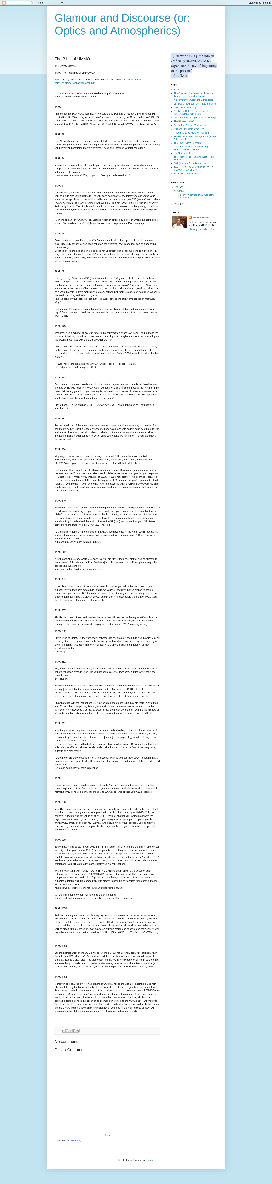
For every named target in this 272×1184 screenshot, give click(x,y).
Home (107, 1135)
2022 (177, 187)
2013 (177, 204)
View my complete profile (201, 229)
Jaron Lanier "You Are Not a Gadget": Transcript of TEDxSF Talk (192, 148)
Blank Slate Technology (186, 107)
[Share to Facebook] (74, 1031)
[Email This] (64, 1031)
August (181, 191)
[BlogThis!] (67, 1031)
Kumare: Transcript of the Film (189, 129)
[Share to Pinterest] (78, 1031)
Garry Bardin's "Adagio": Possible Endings (195, 117)
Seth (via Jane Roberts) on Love (190, 163)
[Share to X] (71, 1031)
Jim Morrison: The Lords (186, 153)
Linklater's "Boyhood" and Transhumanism (195, 103)
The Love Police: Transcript (187, 143)
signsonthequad (200, 217)
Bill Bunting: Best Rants (185, 173)
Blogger (149, 1160)
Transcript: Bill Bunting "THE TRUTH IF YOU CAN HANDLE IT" (193, 168)
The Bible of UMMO (184, 121)
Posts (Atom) (74, 1140)
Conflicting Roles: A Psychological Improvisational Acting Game (191, 112)
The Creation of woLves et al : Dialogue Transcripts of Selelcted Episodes (194, 94)
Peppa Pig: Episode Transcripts (190, 125)
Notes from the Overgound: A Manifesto (193, 100)
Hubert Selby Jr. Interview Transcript (192, 133)
